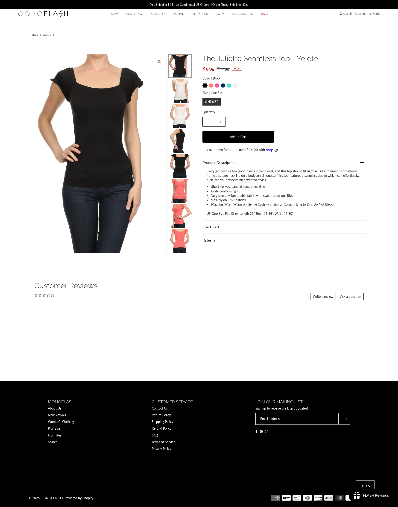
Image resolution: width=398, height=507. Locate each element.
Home (35, 34)
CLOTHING (134, 13)
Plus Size (54, 428)
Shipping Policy (162, 422)
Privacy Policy (161, 449)
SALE (265, 13)
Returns (208, 240)
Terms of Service (163, 442)
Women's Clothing (61, 422)
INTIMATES (200, 13)
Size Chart (210, 227)
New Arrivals (57, 415)
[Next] (52, 61)
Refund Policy (161, 428)
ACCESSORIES (242, 13)
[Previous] (41, 61)
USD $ (365, 486)
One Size (211, 101)
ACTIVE (178, 13)
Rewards (374, 13)
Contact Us (160, 408)
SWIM (220, 13)
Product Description (219, 162)
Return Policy (161, 415)
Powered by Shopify (79, 498)
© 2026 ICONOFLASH (45, 498)
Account (360, 13)
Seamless (47, 34)
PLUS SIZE (157, 13)
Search (53, 442)
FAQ (155, 435)
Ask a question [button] (350, 296)
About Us (54, 408)
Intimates (54, 435)
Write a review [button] (323, 296)
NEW (114, 13)
